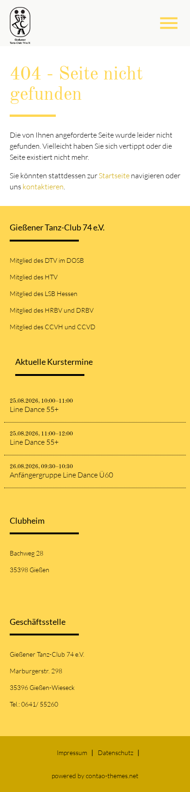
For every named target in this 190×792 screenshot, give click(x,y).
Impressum (72, 752)
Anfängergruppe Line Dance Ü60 (61, 474)
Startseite (114, 175)
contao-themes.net (112, 776)
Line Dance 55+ (34, 409)
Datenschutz (115, 752)
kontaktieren (43, 186)
